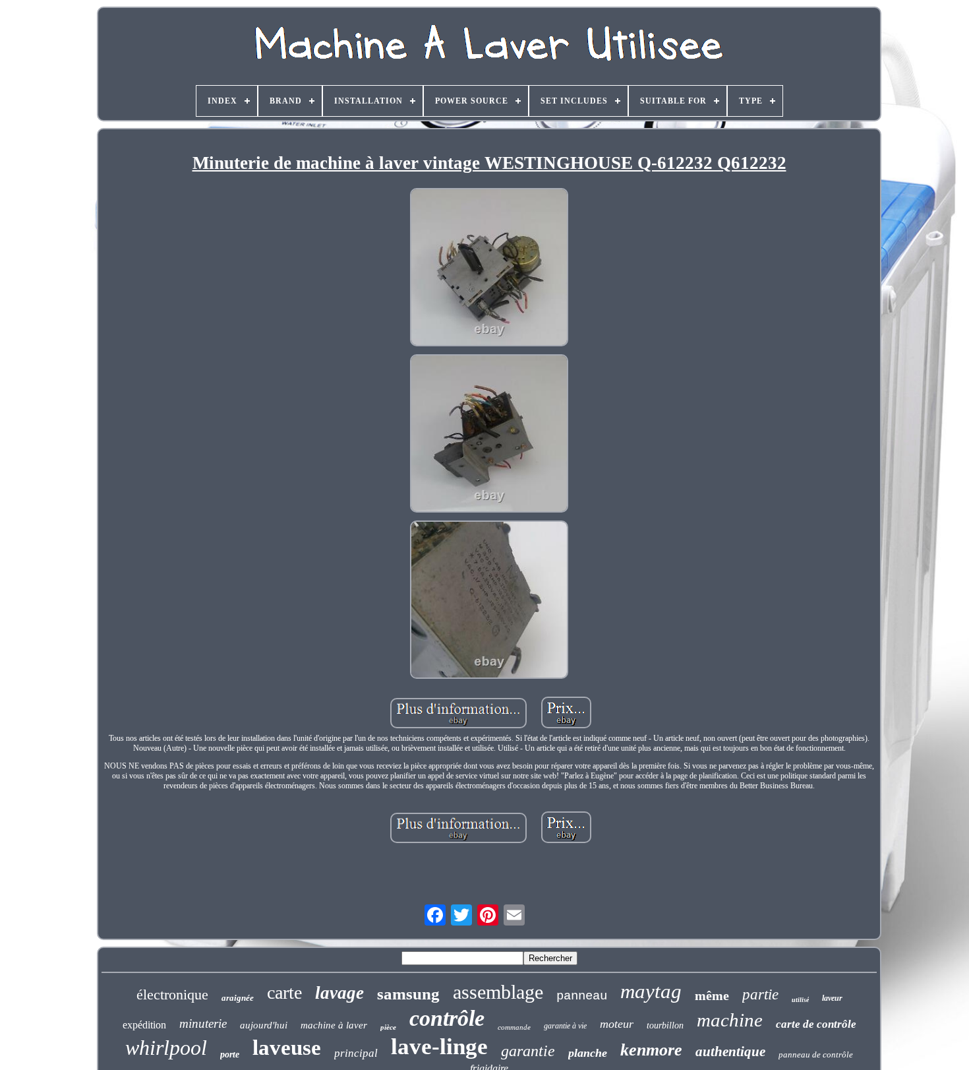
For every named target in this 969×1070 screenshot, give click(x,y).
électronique (172, 994)
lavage (339, 993)
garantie (528, 1050)
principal (356, 1053)
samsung (408, 994)
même (712, 995)
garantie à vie (565, 1025)
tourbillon (665, 1025)
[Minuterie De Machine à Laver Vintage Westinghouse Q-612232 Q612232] (489, 268)
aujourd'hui (263, 1025)
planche (587, 1052)
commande (514, 1027)
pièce (388, 1027)
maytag (651, 991)
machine (730, 1019)
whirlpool (166, 1047)
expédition (144, 1024)
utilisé (800, 999)
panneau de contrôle (815, 1054)
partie (760, 994)
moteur (616, 1023)
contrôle (446, 1018)
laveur (832, 998)
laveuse (286, 1047)
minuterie (203, 1023)
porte (229, 1054)
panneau (581, 996)
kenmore (651, 1049)
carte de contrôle (816, 1024)
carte (284, 992)
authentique (730, 1051)
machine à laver (334, 1025)
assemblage (498, 992)
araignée (237, 998)
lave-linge (439, 1046)
